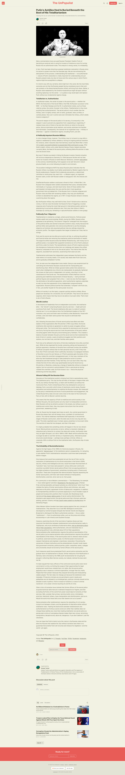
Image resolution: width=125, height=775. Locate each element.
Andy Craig (44, 725)
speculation (83, 160)
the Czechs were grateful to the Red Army (69, 500)
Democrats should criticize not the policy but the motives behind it (52, 735)
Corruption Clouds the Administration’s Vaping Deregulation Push (52, 732)
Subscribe (113, 3)
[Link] (34, 98)
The (67, 483)
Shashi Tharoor (46, 711)
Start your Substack (59, 768)
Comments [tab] (39, 684)
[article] (62, 710)
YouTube (64, 638)
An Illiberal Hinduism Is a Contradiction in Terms (52, 707)
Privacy (62, 764)
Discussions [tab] (47, 702)
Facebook (75, 638)
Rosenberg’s (62, 483)
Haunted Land (73, 483)
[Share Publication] (107, 3)
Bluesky (41, 641)
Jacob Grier (43, 736)
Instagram (83, 638)
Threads (58, 638)
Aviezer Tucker (43, 18)
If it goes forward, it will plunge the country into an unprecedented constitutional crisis (52, 722)
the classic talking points (52, 496)
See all (39, 743)
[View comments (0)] (42, 23)
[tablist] (42, 684)
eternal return (48, 451)
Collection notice (73, 764)
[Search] (104, 3)
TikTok (70, 638)
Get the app (70, 768)
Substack (55, 772)
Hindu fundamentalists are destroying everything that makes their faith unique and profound (55, 709)
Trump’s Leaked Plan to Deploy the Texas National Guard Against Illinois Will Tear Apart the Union (55, 719)
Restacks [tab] (46, 684)
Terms (66, 764)
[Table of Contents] (2, 387)
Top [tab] (38, 702)
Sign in (120, 3)
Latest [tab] (41, 702)
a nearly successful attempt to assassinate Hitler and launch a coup (61, 145)
